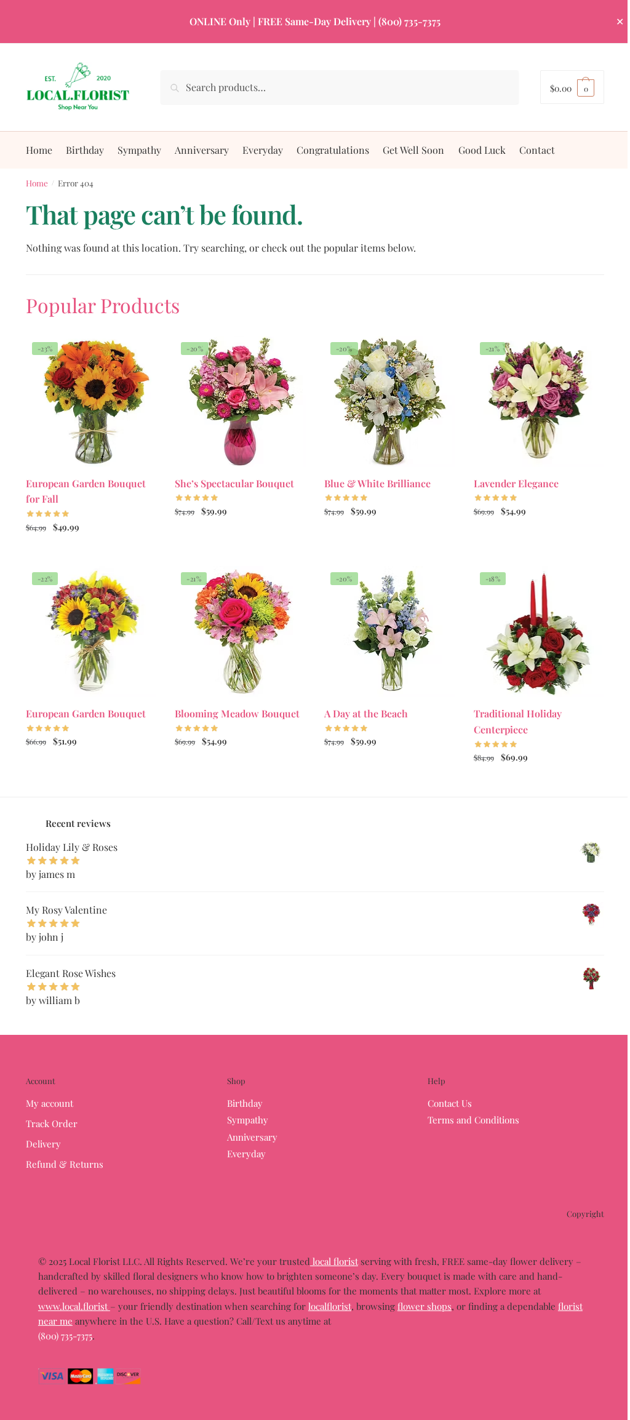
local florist (334, 1261)
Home (37, 182)
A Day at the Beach (366, 713)
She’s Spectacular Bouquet (234, 483)
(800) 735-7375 (65, 1336)
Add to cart (538, 784)
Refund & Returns (64, 1164)
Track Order (52, 1123)
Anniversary (252, 1137)
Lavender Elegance (516, 483)
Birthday (245, 1103)
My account (49, 1103)
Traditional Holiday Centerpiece (518, 721)
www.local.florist (74, 1306)
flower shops (424, 1306)
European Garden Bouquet (86, 713)
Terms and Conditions (473, 1120)
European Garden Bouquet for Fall (86, 491)
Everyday (246, 1153)
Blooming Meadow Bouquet (237, 713)
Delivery (43, 1144)
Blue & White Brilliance (377, 483)
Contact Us (450, 1103)
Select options (91, 553)
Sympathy (247, 1120)
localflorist (329, 1306)
